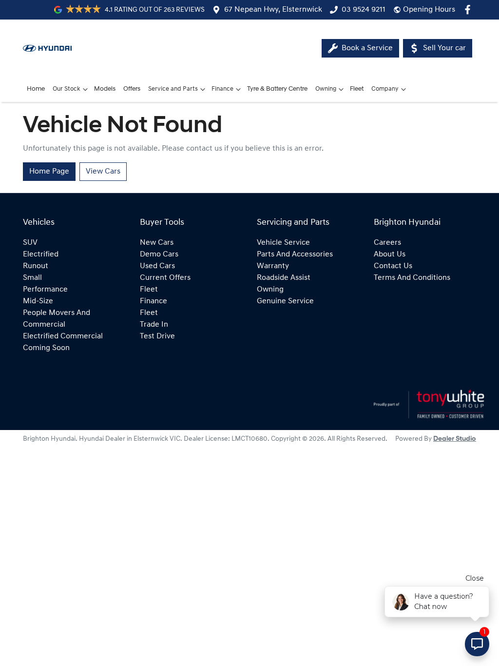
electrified (40, 254)
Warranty (273, 266)
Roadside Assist (283, 278)
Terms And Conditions (412, 278)
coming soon (46, 348)
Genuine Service (285, 301)
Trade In (154, 325)
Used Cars (157, 266)
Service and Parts (173, 89)
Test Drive (157, 336)
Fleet (357, 89)
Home (36, 89)
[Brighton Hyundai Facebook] (469, 9)
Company (385, 89)
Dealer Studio (454, 439)
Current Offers (165, 278)
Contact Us (393, 266)
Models (104, 89)
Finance (222, 89)
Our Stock (66, 89)
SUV (30, 243)
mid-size (38, 301)
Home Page (49, 172)
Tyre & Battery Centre (277, 89)
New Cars (156, 243)
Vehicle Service (283, 243)
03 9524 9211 (363, 10)
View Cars (103, 172)
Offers (131, 89)
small (32, 278)
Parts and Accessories (295, 254)
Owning (325, 89)
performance (45, 290)
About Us (389, 254)
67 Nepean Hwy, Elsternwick (273, 10)
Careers (387, 243)
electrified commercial (63, 336)
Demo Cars (159, 254)
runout (35, 266)
